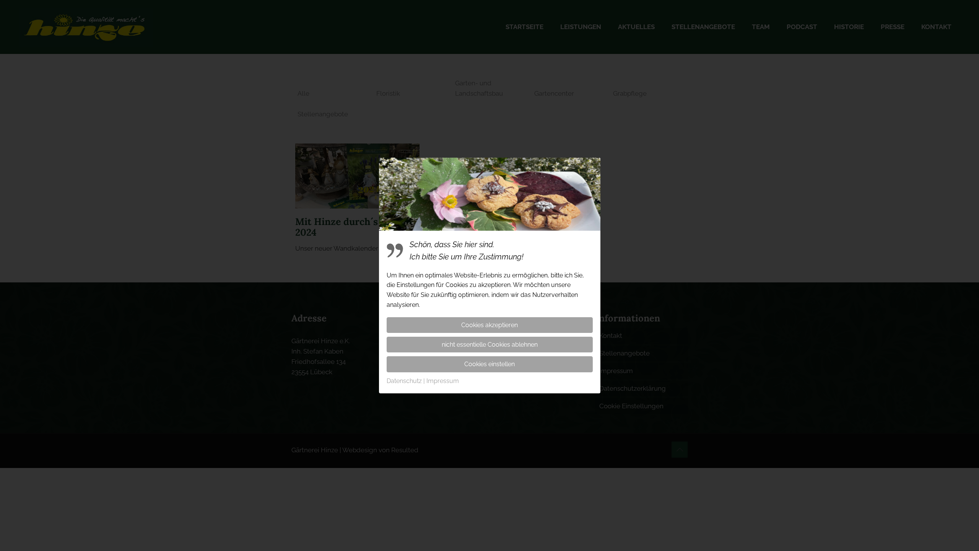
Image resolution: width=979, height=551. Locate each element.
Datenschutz (404, 381)
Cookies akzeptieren (489, 325)
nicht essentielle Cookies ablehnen (490, 344)
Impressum (442, 381)
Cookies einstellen (489, 364)
